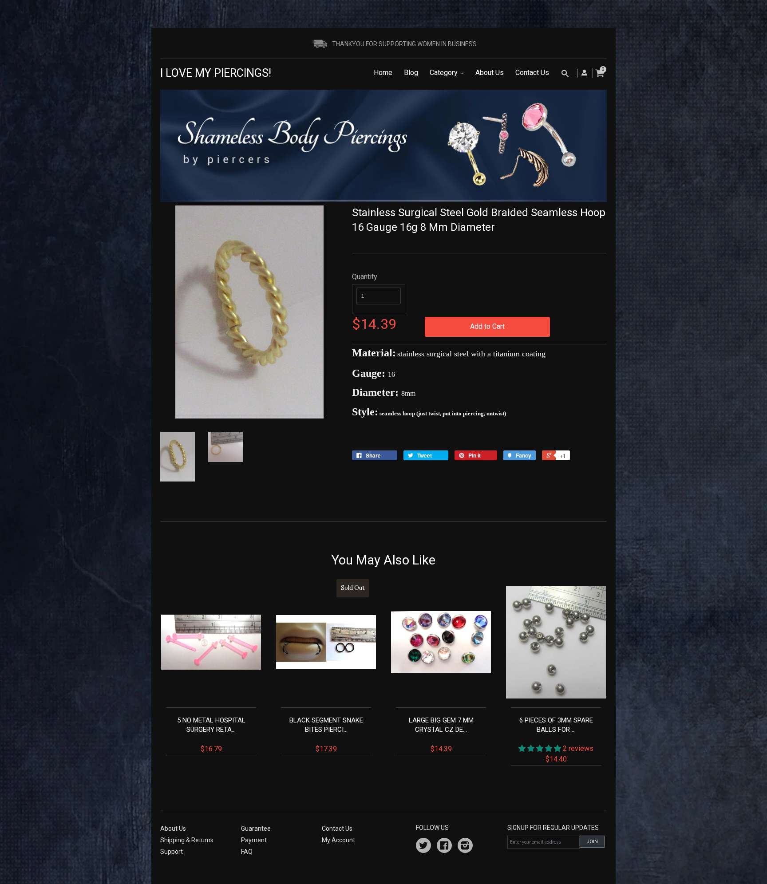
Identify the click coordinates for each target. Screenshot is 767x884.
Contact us (337, 828)
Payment (254, 840)
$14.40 (556, 739)
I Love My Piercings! (215, 73)
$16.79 (211, 734)
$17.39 (327, 668)
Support (171, 851)
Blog (411, 72)
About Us (489, 72)
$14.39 (441, 734)
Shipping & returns (186, 840)
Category (444, 72)
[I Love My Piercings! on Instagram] (465, 846)
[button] (540, 748)
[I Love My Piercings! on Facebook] (444, 846)
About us (173, 828)
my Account (338, 840)
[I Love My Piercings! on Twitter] (423, 846)
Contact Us (532, 72)
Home (383, 72)
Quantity (364, 276)
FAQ (247, 851)
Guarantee (256, 828)
